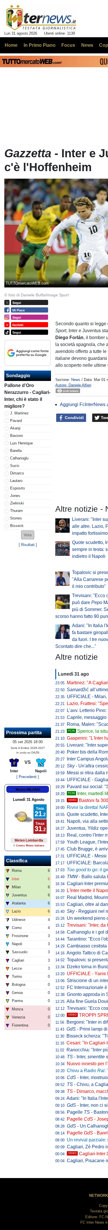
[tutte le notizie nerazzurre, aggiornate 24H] (41, 18)
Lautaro (16, 480)
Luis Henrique (21, 443)
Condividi (74, 417)
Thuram (16, 511)
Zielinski (17, 503)
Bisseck (17, 526)
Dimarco (17, 473)
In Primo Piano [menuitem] (40, 45)
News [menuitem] (87, 45)
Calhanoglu (19, 458)
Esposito (17, 488)
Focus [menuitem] (68, 45)
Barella (16, 450)
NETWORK (98, 1195)
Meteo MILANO (28, 790)
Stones (16, 518)
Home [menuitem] (11, 45)
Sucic (15, 465)
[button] (27, 534)
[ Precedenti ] (27, 777)
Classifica (16, 860)
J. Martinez (19, 413)
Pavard (16, 420)
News (75, 379)
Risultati (28, 545)
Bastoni (16, 435)
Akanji (15, 428)
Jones (15, 496)
